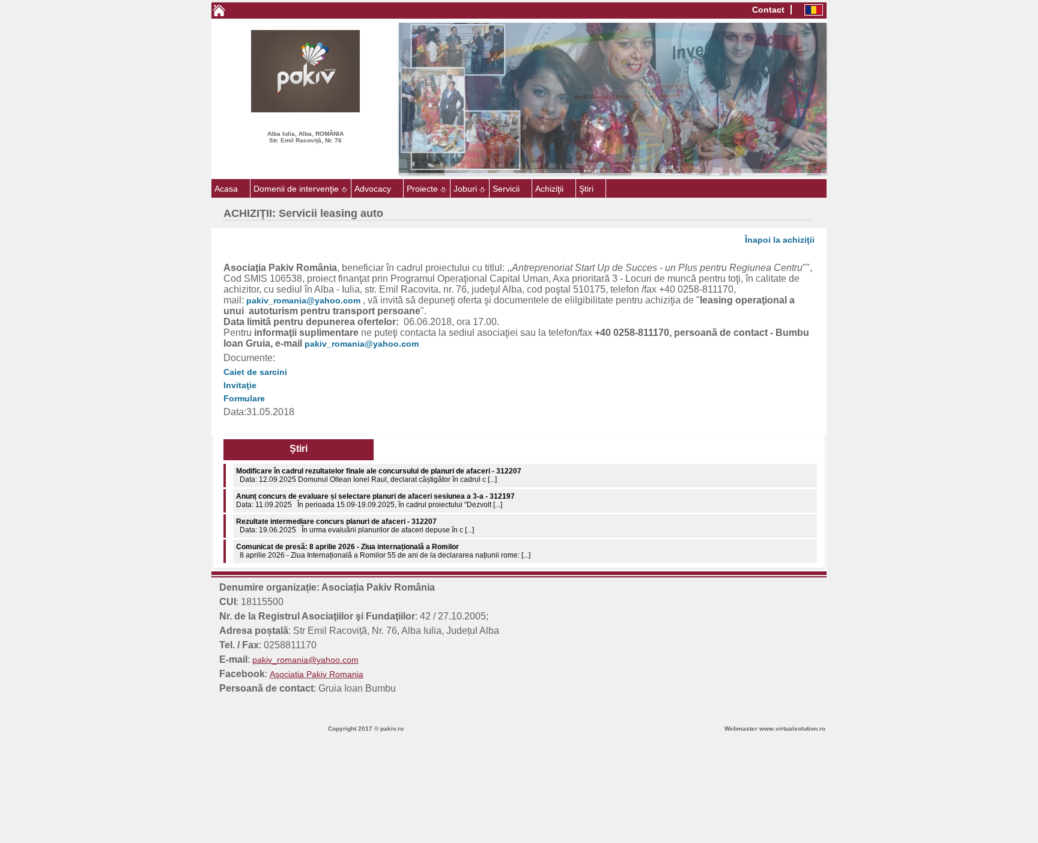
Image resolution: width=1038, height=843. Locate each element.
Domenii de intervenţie (296, 188)
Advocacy (372, 188)
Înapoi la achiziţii (780, 240)
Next (845, 99)
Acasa (226, 188)
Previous (381, 99)
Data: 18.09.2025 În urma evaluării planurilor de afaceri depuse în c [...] (355, 551)
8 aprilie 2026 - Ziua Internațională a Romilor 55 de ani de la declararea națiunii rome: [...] (383, 525)
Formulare (244, 398)
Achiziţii (549, 188)
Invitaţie (239, 385)
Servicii (506, 188)
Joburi (465, 188)
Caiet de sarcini (255, 372)
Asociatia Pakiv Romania (316, 674)
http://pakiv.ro (25, 756)
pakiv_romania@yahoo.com (303, 300)
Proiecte (422, 188)
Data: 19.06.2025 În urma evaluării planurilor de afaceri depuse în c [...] (355, 500)
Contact (768, 9)
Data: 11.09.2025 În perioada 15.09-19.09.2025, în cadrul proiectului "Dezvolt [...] (375, 475)
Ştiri (586, 188)
